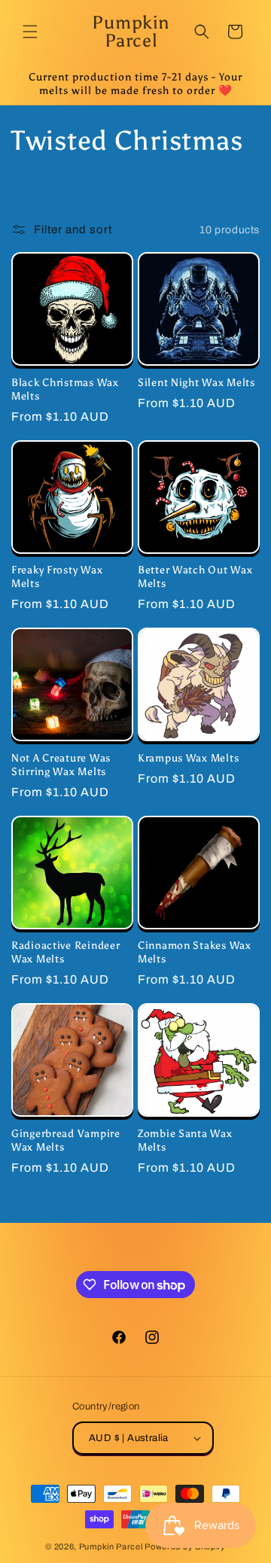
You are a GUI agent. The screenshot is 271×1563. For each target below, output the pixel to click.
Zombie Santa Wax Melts (185, 1140)
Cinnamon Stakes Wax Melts (194, 951)
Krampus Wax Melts (188, 758)
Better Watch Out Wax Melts (195, 576)
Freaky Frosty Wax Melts (56, 576)
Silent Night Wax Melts (196, 382)
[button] (30, 31)
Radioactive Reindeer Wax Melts (65, 951)
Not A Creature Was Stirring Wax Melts (61, 764)
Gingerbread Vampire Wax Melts (65, 1140)
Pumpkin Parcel (111, 1546)
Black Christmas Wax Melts (65, 389)
